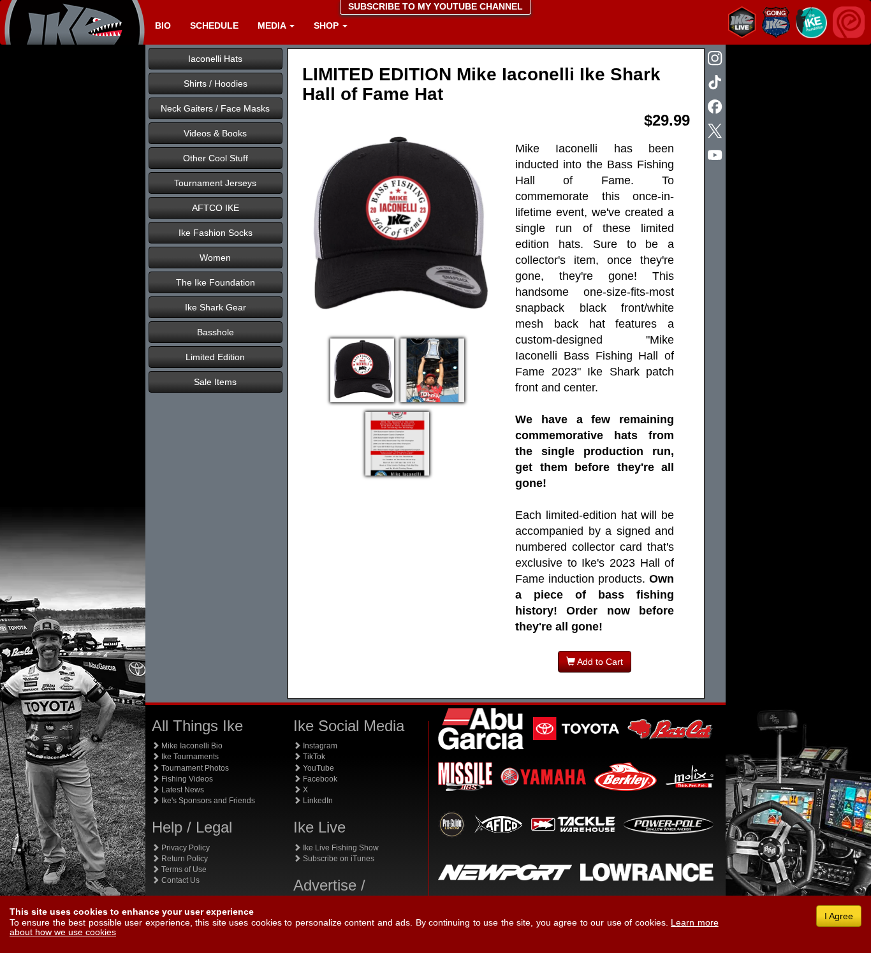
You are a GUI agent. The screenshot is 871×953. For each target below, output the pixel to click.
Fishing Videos (186, 779)
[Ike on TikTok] (716, 83)
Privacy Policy (184, 847)
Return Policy (183, 858)
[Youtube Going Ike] (716, 156)
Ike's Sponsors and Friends (207, 800)
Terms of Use (183, 869)
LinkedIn (317, 800)
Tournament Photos (194, 768)
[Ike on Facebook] (716, 107)
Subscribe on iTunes (337, 858)
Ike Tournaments (189, 756)
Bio (163, 25)
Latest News (181, 789)
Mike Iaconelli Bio (191, 745)
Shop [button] (327, 25)
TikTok (313, 756)
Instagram (319, 745)
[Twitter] (716, 132)
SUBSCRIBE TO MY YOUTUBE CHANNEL (435, 6)
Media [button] (273, 25)
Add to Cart (599, 662)
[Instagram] (716, 59)
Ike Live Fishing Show (340, 847)
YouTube (317, 768)
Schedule (214, 25)
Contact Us (179, 880)
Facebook (319, 779)
